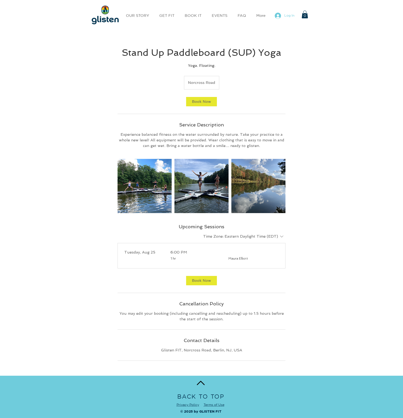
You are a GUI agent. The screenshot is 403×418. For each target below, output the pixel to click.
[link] (201, 101)
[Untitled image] (145, 186)
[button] (305, 14)
